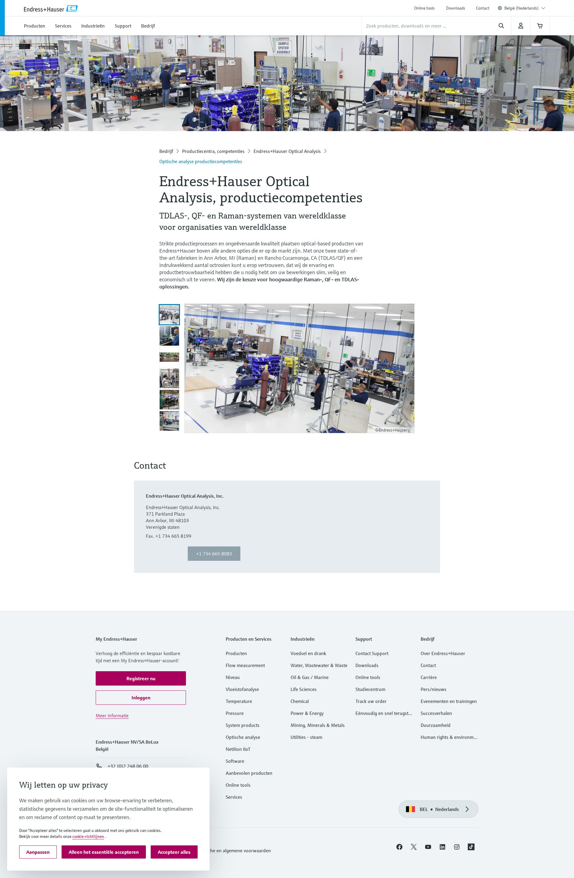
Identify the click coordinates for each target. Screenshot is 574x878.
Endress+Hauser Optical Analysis (287, 151)
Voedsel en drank (308, 653)
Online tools (424, 8)
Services (234, 797)
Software (235, 761)
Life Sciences (304, 689)
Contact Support (371, 653)
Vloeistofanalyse (242, 689)
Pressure (235, 713)
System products (242, 725)
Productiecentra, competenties (213, 151)
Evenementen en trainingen (449, 701)
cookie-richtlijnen (88, 836)
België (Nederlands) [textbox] (521, 8)
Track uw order (371, 701)
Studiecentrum (370, 689)
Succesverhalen (436, 713)
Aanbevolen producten (249, 773)
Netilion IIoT (238, 749)
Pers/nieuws (433, 689)
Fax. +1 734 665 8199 (168, 536)
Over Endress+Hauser (443, 653)
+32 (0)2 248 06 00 (128, 766)
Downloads (455, 8)
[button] (141, 678)
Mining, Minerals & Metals (318, 725)
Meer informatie (112, 715)
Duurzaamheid (436, 725)
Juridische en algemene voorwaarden (233, 850)
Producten (236, 653)
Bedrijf (166, 151)
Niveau (233, 677)
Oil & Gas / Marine (310, 677)
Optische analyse (243, 737)
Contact (482, 8)
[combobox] (525, 8)
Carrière (429, 677)
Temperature (239, 701)
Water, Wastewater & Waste (319, 665)
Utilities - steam (306, 737)
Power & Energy (307, 713)
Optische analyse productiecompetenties (200, 161)
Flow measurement (245, 665)
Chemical (300, 701)
